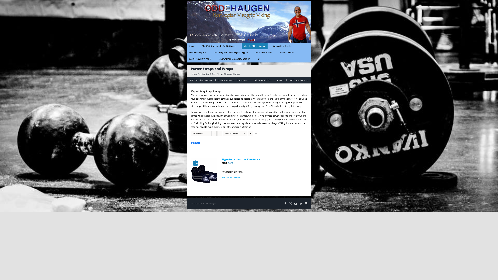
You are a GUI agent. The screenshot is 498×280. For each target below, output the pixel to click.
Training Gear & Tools (263, 80)
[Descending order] (219, 133)
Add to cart (228, 177)
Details (238, 177)
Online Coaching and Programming (233, 80)
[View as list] (255, 133)
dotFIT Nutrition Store (298, 80)
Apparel (280, 80)
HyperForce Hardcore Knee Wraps (241, 159)
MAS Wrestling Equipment (201, 80)
